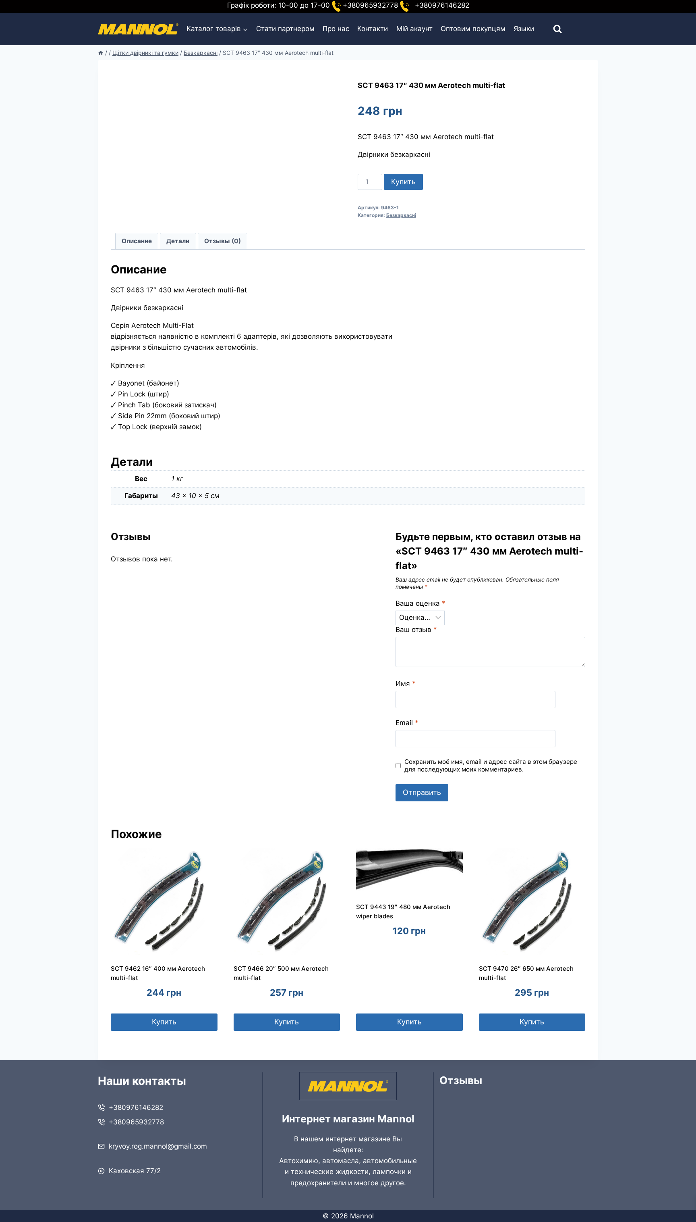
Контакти (372, 29)
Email (407, 723)
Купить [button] (164, 1022)
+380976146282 (136, 1107)
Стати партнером (285, 29)
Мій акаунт (414, 29)
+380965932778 (136, 1122)
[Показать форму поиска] (550, 29)
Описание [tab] (137, 241)
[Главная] (101, 52)
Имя (406, 684)
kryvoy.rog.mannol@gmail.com (158, 1146)
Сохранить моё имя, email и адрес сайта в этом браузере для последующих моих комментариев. (490, 766)
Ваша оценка (420, 603)
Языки (524, 29)
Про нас (336, 29)
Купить (403, 181)
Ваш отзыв (416, 630)
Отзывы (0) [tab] (222, 241)
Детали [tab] (177, 241)
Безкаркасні (401, 215)
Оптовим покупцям (473, 29)
